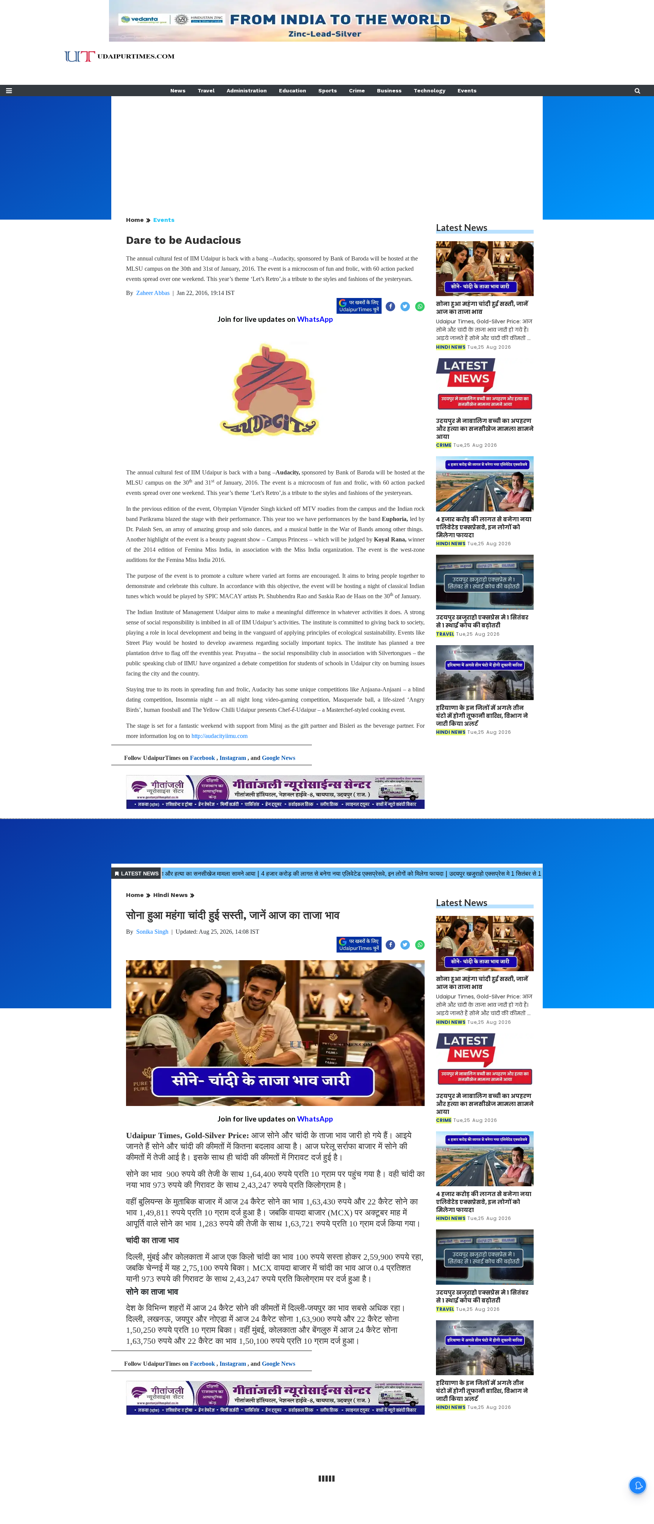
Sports (327, 90)
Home (135, 219)
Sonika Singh (152, 931)
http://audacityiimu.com (220, 736)
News (177, 90)
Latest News (461, 227)
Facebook (202, 758)
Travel (206, 90)
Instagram (233, 758)
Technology (429, 90)
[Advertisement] (327, 149)
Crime (357, 90)
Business (389, 90)
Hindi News (170, 894)
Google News (278, 758)
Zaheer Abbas (153, 293)
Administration (247, 90)
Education (292, 90)
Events (467, 90)
